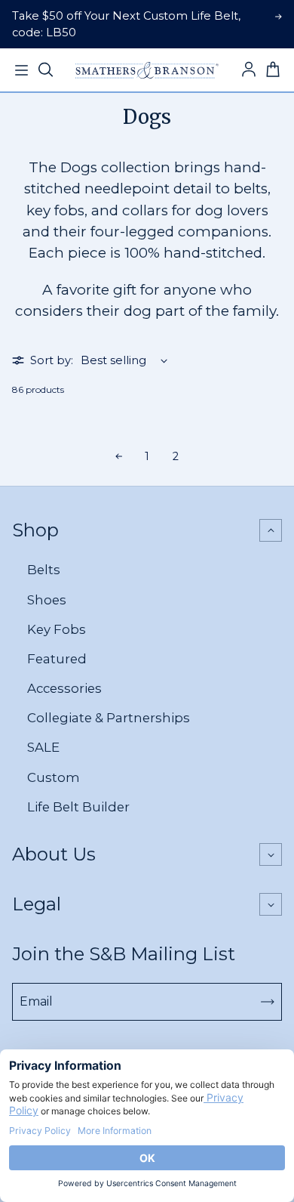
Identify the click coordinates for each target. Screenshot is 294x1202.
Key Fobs (56, 629)
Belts (43, 569)
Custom (53, 777)
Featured (57, 658)
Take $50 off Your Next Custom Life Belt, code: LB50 (126, 24)
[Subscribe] (267, 1002)
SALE (43, 747)
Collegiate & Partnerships (108, 717)
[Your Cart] (273, 70)
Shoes (46, 599)
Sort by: (51, 360)
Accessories (64, 688)
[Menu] (21, 70)
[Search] (45, 70)
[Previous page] (118, 456)
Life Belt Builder (78, 806)
